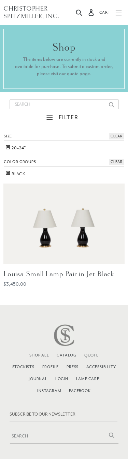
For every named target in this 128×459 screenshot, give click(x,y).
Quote (91, 355)
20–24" (18, 148)
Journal (38, 378)
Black (18, 174)
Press (73, 366)
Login (61, 378)
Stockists (23, 366)
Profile (50, 366)
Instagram (49, 390)
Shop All (39, 355)
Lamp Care (87, 378)
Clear (117, 136)
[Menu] (118, 12)
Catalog (66, 355)
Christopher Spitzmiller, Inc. (31, 12)
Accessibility (101, 366)
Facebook (79, 390)
